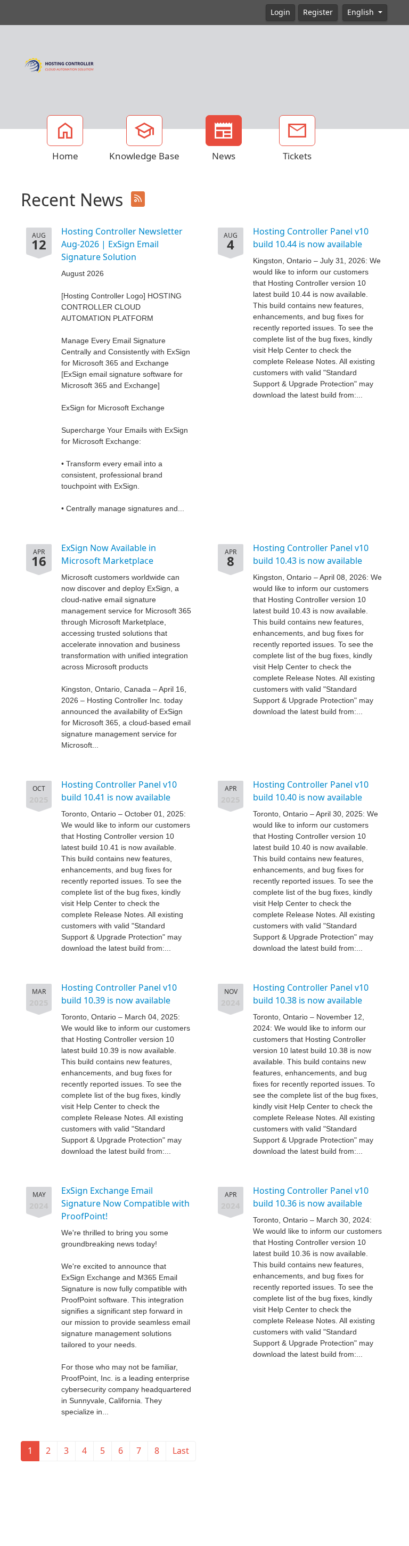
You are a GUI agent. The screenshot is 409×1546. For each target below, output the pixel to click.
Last (181, 1451)
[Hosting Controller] (59, 64)
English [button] (361, 12)
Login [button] (280, 12)
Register (318, 12)
